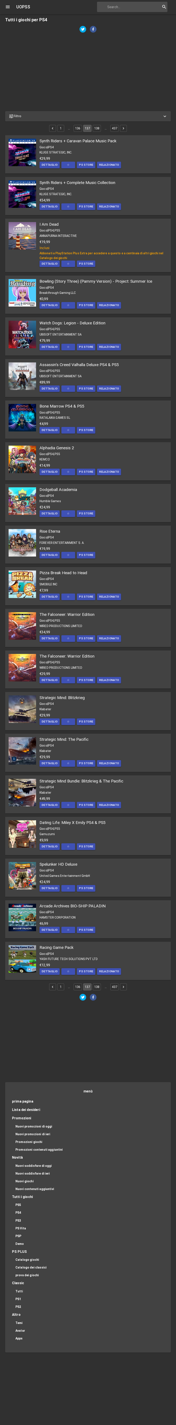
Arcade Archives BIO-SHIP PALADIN (72, 905)
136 (77, 128)
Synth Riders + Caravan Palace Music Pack (77, 140)
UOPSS (23, 6)
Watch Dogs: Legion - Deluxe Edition (72, 323)
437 (114, 128)
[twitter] (82, 30)
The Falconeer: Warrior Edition (66, 614)
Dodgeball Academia (58, 489)
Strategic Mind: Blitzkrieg (62, 697)
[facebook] (93, 30)
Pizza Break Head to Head (63, 572)
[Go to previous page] (52, 128)
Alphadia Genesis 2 (56, 447)
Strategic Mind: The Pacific (63, 739)
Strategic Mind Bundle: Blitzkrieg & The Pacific (81, 781)
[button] (88, 116)
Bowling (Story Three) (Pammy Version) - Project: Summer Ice (95, 281)
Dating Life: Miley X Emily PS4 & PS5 (72, 822)
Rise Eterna (49, 531)
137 (87, 128)
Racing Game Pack (56, 947)
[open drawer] (8, 7)
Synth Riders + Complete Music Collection (77, 182)
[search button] (164, 7)
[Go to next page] (123, 128)
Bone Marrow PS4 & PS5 (61, 406)
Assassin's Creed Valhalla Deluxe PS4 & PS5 (79, 364)
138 (96, 128)
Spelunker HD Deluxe (58, 864)
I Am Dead (49, 224)
